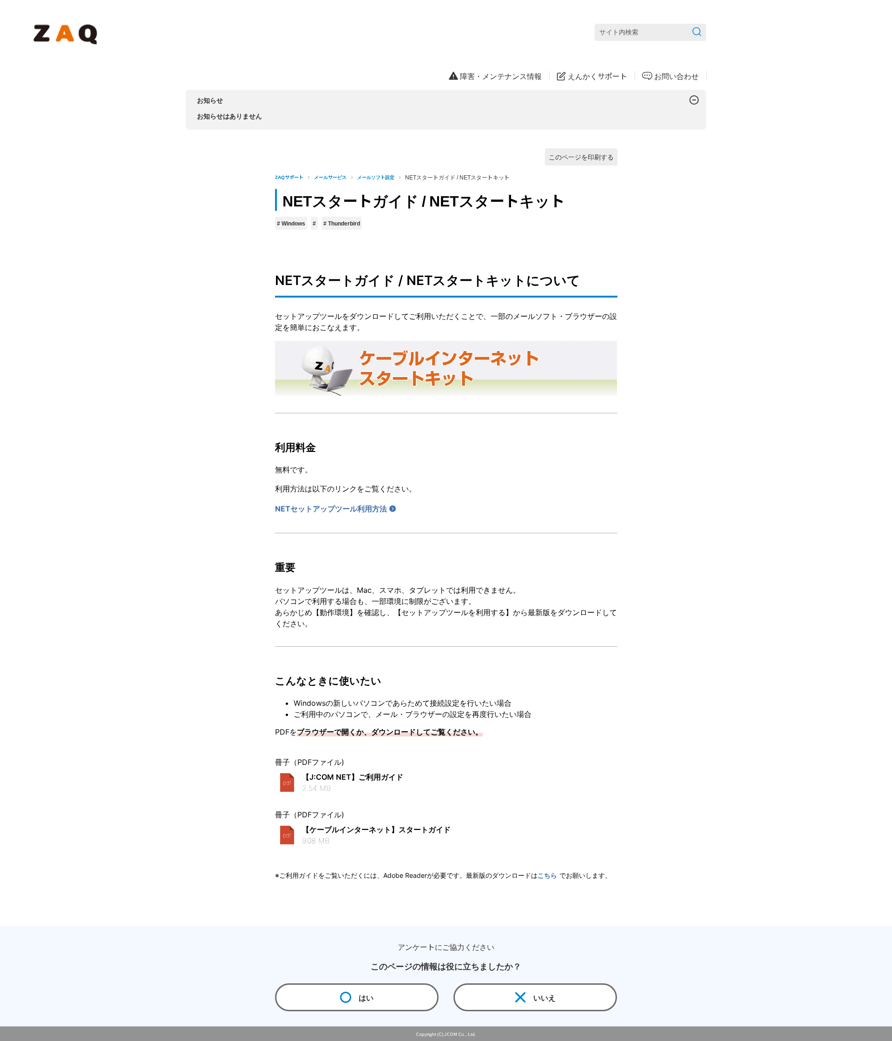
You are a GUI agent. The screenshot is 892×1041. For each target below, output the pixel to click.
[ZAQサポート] (67, 33)
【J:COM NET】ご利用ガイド (352, 777)
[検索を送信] (697, 32)
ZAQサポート (289, 176)
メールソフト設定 (375, 176)
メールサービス (330, 176)
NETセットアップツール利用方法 (331, 508)
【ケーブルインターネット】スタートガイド (376, 829)
